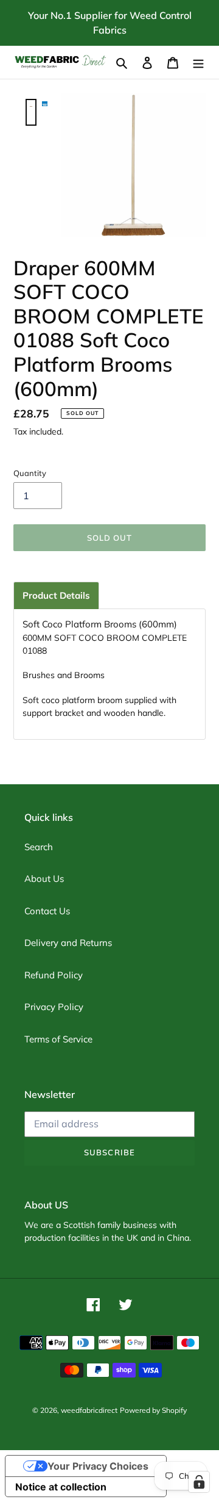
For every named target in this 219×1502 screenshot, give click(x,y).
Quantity (29, 473)
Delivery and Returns (68, 942)
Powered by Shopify (153, 1410)
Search (38, 847)
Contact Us (47, 911)
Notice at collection (60, 1487)
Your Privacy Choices (97, 1466)
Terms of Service (58, 1039)
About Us (44, 878)
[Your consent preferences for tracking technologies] (199, 1481)
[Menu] (198, 62)
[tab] (56, 595)
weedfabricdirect (89, 1410)
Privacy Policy (53, 1007)
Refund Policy (53, 975)
